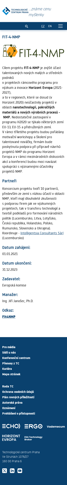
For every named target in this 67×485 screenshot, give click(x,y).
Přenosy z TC (10, 363)
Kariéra (7, 368)
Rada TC (7, 386)
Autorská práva (12, 402)
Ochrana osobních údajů (18, 391)
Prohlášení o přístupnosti (18, 413)
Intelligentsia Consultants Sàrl (41, 233)
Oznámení (8, 408)
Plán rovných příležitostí (18, 397)
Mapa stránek (11, 374)
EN (50, 26)
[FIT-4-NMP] (15, 10)
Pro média (8, 347)
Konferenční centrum (16, 358)
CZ (42, 26)
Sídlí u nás (9, 352)
